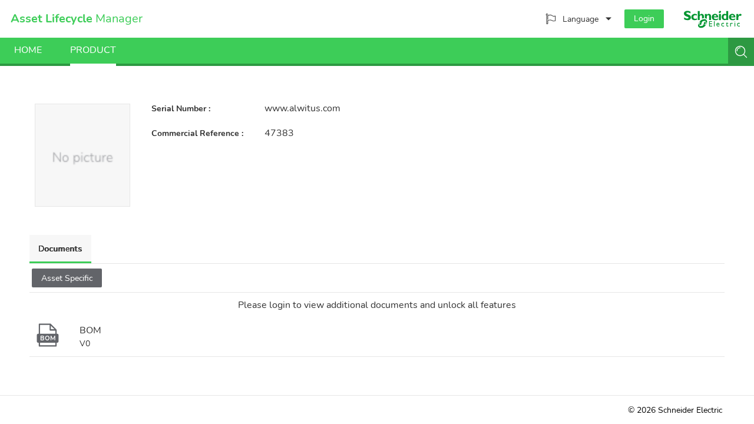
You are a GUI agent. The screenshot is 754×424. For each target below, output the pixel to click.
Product (93, 50)
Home (28, 50)
